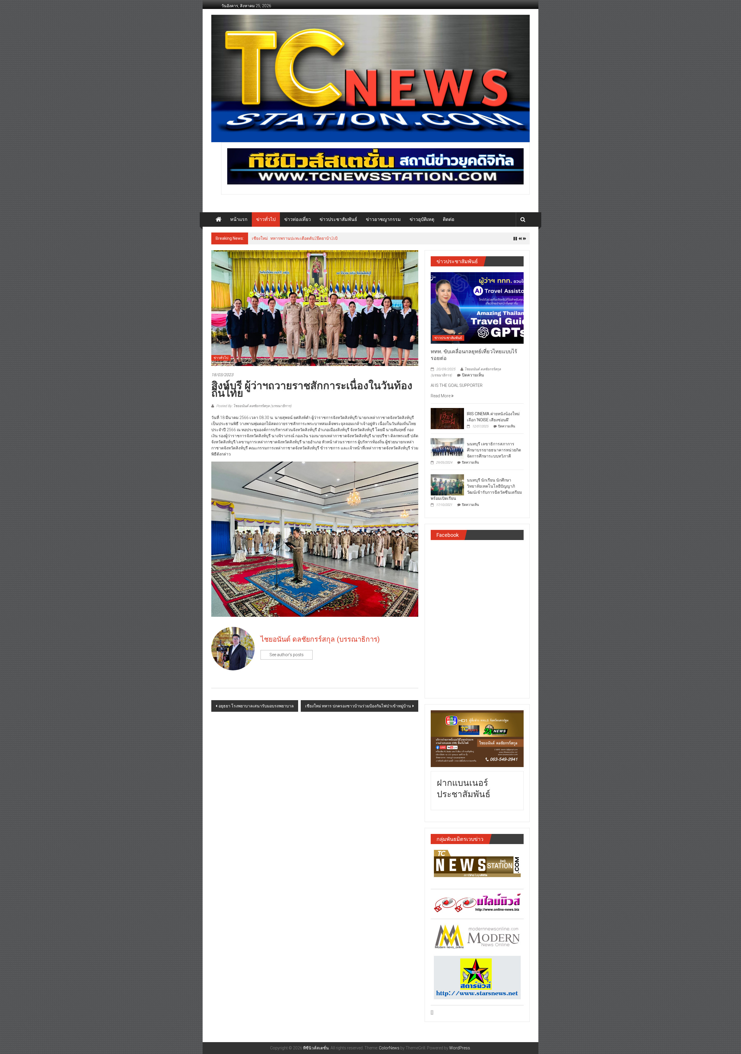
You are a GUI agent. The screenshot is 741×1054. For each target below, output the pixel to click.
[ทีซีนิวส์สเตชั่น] (218, 219)
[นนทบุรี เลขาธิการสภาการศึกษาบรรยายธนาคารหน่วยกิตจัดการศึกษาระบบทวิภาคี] (447, 448)
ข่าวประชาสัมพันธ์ (338, 219)
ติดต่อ (448, 219)
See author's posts (286, 654)
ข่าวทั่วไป (266, 219)
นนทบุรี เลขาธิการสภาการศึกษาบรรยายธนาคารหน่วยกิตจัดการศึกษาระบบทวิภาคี (494, 450)
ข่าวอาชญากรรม (383, 219)
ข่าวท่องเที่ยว (297, 219)
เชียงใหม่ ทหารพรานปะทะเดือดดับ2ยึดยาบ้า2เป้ (295, 238)
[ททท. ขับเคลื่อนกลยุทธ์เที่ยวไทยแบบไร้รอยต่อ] (477, 307)
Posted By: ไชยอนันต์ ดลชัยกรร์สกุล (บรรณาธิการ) (253, 406)
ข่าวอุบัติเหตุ (422, 219)
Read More (441, 396)
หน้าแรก (238, 219)
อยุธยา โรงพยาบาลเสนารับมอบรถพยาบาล (256, 706)
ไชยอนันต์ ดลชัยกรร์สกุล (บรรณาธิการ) (320, 639)
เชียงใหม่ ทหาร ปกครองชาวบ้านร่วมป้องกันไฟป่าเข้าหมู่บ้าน (358, 706)
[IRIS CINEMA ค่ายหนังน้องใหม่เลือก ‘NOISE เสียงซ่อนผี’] (447, 418)
